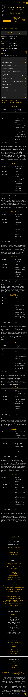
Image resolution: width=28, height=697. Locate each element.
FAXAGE (14, 295)
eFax (14, 164)
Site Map (14, 667)
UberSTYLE (14, 574)
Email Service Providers (9, 38)
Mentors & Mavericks (14, 575)
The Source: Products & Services (14, 602)
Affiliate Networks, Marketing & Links (14, 603)
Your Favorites (14, 649)
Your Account (14, 648)
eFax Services (6, 51)
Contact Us (14, 614)
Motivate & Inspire (14, 593)
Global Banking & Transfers (14, 579)
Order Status (14, 653)
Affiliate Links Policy (14, 552)
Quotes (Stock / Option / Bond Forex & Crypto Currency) (14, 581)
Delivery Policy (14, 554)
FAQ (14, 662)
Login (19, 2)
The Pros (14, 586)
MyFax (14, 212)
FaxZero (14, 475)
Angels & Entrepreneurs (14, 577)
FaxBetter (14, 429)
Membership (14, 646)
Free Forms (14, 594)
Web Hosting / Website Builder (11, 46)
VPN (3, 53)
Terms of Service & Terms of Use (14, 550)
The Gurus (14, 584)
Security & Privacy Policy (14, 547)
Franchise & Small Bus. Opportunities (14, 598)
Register (23, 2)
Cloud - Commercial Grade (10, 56)
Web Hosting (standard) (9, 43)
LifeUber (14, 572)
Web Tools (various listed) (9, 48)
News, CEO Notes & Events (14, 596)
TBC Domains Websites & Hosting (14, 600)
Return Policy (14, 549)
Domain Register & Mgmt (9, 36)
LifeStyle (14, 570)
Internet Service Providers (9, 41)
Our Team (14, 644)
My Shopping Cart (14, 651)
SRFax (14, 342)
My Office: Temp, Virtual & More (14, 589)
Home (5, 2)
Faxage (14, 106)
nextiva (14, 257)
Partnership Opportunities (14, 663)
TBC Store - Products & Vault (14, 566)
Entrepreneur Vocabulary (14, 591)
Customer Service (14, 616)
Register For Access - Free (14, 563)
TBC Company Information (14, 642)
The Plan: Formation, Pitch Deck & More (14, 587)
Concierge (14, 568)
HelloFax (14, 387)
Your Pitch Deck (14, 605)
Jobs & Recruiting (14, 665)
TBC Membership (14, 565)
